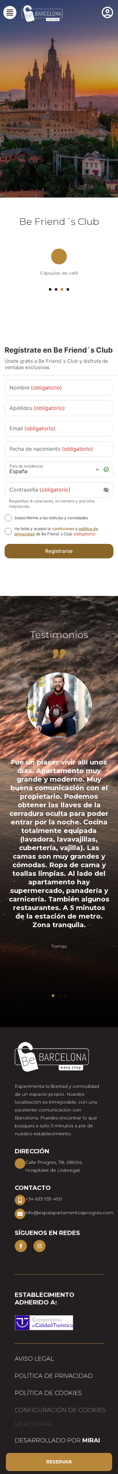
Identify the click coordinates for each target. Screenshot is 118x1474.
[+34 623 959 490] (20, 1200)
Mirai (91, 1440)
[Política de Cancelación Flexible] (59, 256)
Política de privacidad (54, 1376)
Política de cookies (48, 1393)
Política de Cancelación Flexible (59, 273)
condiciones (63, 528)
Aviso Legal (34, 1358)
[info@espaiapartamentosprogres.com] (20, 1214)
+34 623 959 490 (43, 1199)
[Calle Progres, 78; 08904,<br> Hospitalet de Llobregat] (20, 1163)
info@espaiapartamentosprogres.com (69, 1213)
